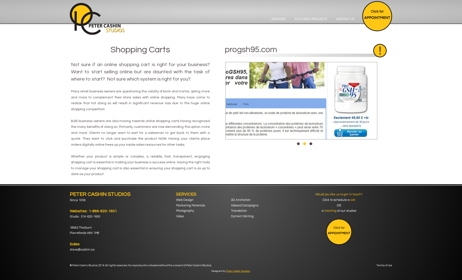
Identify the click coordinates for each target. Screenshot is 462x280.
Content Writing (242, 216)
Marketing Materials (190, 205)
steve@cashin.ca (82, 249)
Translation (239, 210)
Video (180, 216)
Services (278, 19)
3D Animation (240, 200)
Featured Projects (311, 19)
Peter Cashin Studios (238, 271)
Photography (185, 210)
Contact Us (345, 19)
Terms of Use (384, 265)
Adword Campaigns (244, 205)
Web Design (184, 200)
